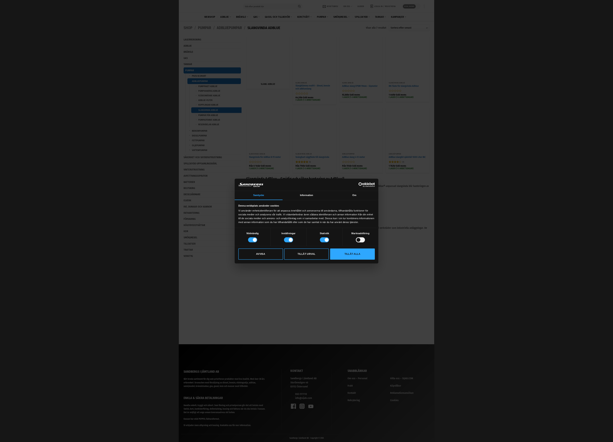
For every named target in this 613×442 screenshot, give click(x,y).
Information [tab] (306, 195)
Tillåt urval (306, 254)
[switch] (288, 239)
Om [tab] (354, 195)
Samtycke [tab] (258, 195)
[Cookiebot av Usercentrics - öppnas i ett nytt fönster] (361, 184)
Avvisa (260, 254)
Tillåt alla (352, 254)
